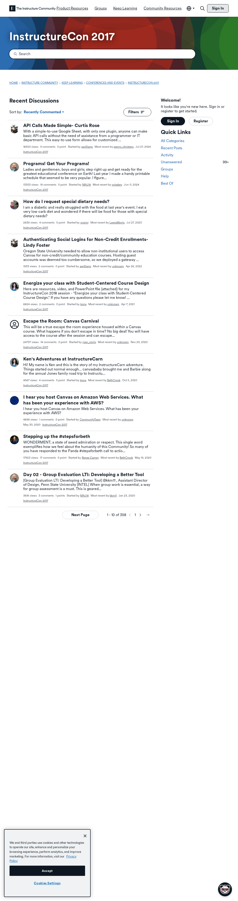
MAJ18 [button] (86, 184)
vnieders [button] (117, 184)
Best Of (167, 183)
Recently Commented (42, 112)
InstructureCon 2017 (35, 152)
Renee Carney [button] (90, 457)
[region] (47, 863)
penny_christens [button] (124, 146)
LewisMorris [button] (117, 222)
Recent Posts (171, 148)
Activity (167, 155)
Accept (47, 871)
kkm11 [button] (113, 495)
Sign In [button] (173, 121)
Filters (133, 112)
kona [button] (83, 304)
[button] (14, 128)
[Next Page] (140, 515)
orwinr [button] (84, 222)
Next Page (80, 515)
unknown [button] (118, 266)
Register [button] (201, 121)
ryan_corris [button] (89, 342)
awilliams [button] (87, 146)
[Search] (202, 8)
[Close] (85, 836)
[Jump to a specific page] (148, 515)
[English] (32, 8)
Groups (167, 169)
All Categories (172, 141)
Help (165, 176)
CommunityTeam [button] (90, 419)
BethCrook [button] (113, 380)
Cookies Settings (47, 883)
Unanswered (195, 162)
